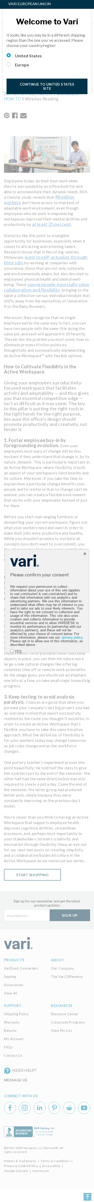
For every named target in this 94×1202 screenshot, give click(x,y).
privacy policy (72, 637)
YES (18, 651)
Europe (22, 64)
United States (28, 55)
